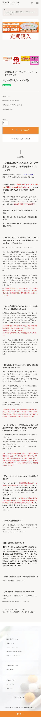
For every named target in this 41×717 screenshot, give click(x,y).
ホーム (8, 635)
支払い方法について (12, 647)
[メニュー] (37, 3)
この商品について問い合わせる (12, 105)
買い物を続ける (7, 109)
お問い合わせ (10, 688)
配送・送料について (12, 639)
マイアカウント (11, 680)
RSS (7, 670)
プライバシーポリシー (12, 656)
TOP (5, 10)
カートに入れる (22, 130)
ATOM (12, 670)
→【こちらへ (19, 581)
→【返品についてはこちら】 (27, 492)
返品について (6, 96)
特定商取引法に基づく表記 (10, 100)
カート (22, 714)
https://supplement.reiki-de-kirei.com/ (14, 532)
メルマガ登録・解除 (12, 666)
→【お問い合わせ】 (18, 596)
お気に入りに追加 (21, 138)
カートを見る (10, 684)
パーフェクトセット (9, 14)
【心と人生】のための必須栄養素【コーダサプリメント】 (19, 12)
